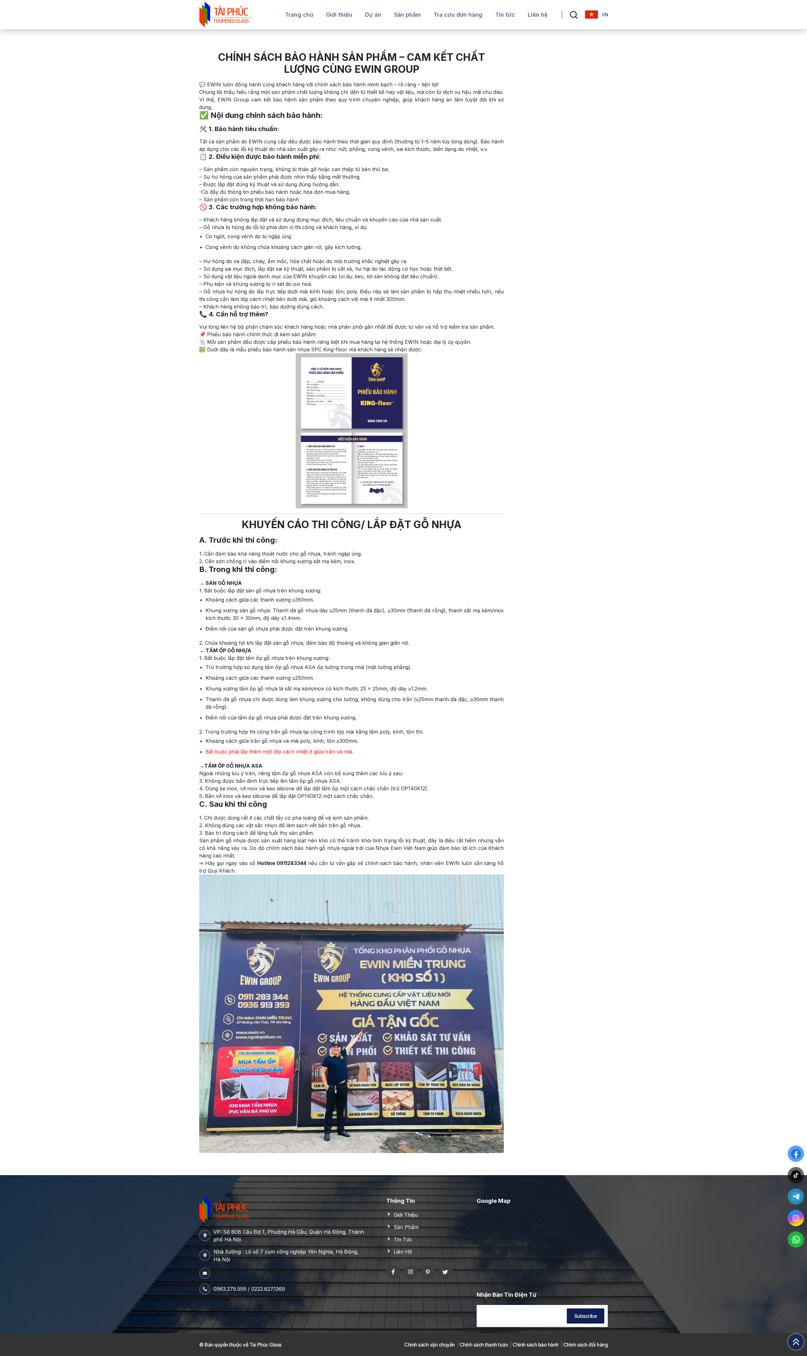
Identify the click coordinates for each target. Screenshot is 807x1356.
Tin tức (505, 14)
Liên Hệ (403, 1252)
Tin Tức (403, 1239)
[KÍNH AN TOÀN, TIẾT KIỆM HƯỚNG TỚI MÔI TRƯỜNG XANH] (225, 14)
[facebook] (393, 1272)
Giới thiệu (339, 14)
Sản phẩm (407, 14)
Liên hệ (538, 14)
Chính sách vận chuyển (429, 1345)
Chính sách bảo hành (536, 1345)
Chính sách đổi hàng (585, 1345)
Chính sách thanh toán (484, 1345)
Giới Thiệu (406, 1215)
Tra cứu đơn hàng (458, 14)
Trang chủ (299, 14)
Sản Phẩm (406, 1227)
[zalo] (411, 1272)
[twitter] (445, 1272)
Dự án (373, 14)
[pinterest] (428, 1272)
